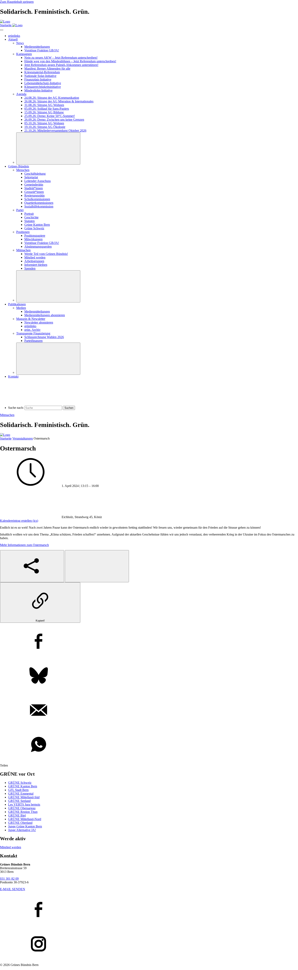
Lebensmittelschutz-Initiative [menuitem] (42, 83)
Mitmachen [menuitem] (23, 250)
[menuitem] (33, 188)
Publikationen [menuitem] (17, 304)
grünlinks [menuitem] (14, 35)
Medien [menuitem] (21, 308)
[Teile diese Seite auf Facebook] (149, 641)
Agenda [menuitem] (21, 94)
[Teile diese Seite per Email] (149, 710)
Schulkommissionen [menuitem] (37, 199)
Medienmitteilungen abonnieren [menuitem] (44, 315)
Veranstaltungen (22, 438)
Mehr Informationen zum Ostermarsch (24, 545)
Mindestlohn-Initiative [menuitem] (38, 90)
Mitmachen (7, 415)
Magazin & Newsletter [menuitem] (30, 318)
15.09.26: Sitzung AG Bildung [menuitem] (44, 112)
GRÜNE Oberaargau (21, 808)
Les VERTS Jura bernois (24, 804)
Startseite (6, 438)
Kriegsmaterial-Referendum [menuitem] (42, 72)
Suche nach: (16, 407)
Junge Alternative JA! (22, 830)
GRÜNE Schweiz (19, 782)
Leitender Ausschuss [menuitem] (37, 181)
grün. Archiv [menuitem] (32, 329)
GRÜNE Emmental (20, 793)
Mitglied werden (10, 847)
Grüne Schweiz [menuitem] (34, 228)
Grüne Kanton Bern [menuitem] (37, 224)
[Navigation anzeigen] (1, 30)
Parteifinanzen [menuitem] (33, 340)
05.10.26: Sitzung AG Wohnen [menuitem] (44, 123)
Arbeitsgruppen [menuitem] (34, 261)
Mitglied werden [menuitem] (34, 257)
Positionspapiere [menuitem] (34, 235)
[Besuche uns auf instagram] (149, 944)
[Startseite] (5, 21)
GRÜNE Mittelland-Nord (24, 819)
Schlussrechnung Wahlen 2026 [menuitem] (44, 337)
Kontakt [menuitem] (13, 376)
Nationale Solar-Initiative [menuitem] (40, 76)
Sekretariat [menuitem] (31, 177)
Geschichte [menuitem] (31, 217)
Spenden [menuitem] (29, 268)
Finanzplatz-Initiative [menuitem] (37, 79)
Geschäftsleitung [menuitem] (35, 173)
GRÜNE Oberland (20, 822)
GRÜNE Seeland (19, 801)
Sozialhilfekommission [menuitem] (38, 206)
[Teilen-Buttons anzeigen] (32, 566)
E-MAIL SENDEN (12, 889)
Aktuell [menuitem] (13, 39)
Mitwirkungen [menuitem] (33, 239)
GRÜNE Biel (17, 815)
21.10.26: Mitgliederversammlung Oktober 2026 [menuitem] (55, 130)
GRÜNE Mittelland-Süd (24, 797)
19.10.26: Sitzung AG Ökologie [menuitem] (44, 127)
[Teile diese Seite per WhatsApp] (149, 744)
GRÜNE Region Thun (23, 811)
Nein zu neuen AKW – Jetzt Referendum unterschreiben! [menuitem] (61, 57)
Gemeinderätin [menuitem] (33, 184)
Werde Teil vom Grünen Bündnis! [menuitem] (46, 254)
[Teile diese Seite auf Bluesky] (149, 676)
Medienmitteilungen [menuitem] (37, 46)
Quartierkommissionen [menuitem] (38, 202)
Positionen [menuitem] (23, 232)
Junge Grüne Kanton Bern (25, 826)
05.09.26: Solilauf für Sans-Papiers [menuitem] (46, 108)
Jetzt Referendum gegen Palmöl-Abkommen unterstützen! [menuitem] (61, 65)
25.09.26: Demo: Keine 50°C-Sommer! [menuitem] (49, 116)
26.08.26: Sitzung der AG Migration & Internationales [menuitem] (58, 101)
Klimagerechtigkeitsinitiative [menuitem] (42, 86)
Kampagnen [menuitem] (24, 54)
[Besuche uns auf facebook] (149, 909)
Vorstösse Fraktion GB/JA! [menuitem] (41, 50)
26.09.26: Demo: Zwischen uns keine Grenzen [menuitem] (54, 119)
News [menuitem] (20, 43)
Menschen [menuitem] (22, 170)
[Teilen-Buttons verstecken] (97, 566)
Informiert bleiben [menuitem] (35, 264)
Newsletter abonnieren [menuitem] (38, 322)
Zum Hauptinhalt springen (17, 1)
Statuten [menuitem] (29, 221)
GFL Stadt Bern (18, 790)
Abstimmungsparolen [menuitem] (38, 246)
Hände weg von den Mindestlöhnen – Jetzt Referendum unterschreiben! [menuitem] (70, 61)
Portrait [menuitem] (29, 213)
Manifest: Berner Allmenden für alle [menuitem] (47, 68)
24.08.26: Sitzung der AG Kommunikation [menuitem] (51, 97)
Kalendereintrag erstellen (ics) (19, 520)
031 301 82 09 (9, 878)
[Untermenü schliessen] (48, 148)
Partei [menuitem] (20, 210)
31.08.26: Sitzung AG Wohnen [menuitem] (44, 105)
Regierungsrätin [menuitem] (34, 195)
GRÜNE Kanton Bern (22, 786)
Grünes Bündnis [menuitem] (18, 166)
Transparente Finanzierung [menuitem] (33, 333)
